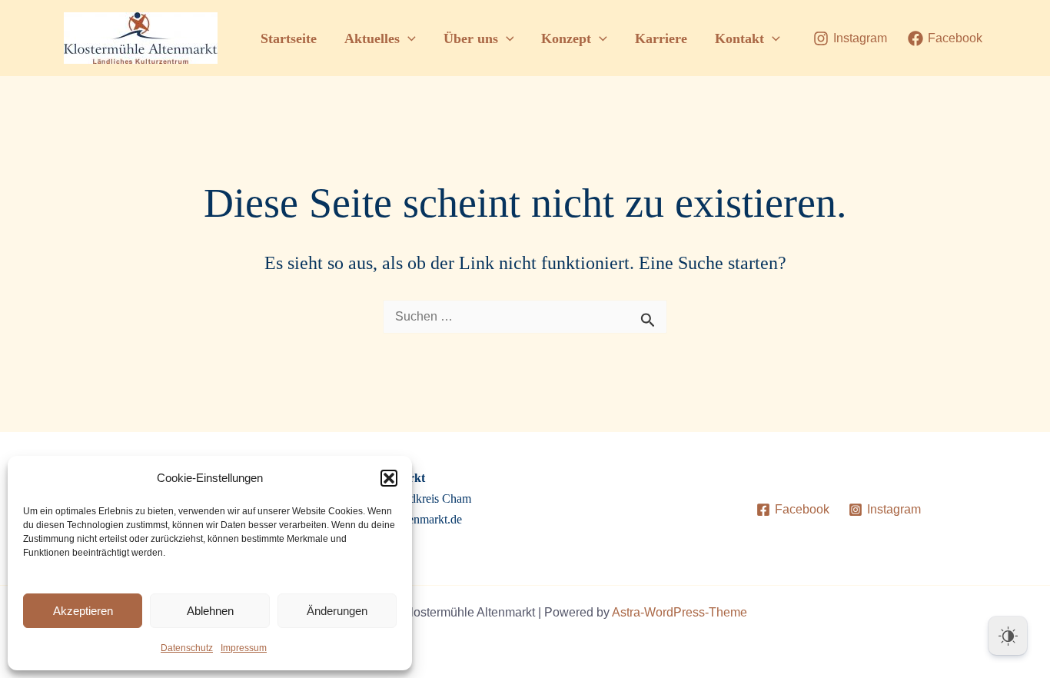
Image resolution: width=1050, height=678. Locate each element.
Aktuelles (372, 38)
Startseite (289, 38)
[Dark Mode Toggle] (1008, 636)
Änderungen (337, 610)
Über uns (471, 38)
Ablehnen (210, 610)
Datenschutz (187, 648)
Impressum (244, 648)
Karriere (661, 38)
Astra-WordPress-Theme (679, 612)
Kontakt (739, 38)
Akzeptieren (83, 610)
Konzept (566, 38)
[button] (389, 478)
